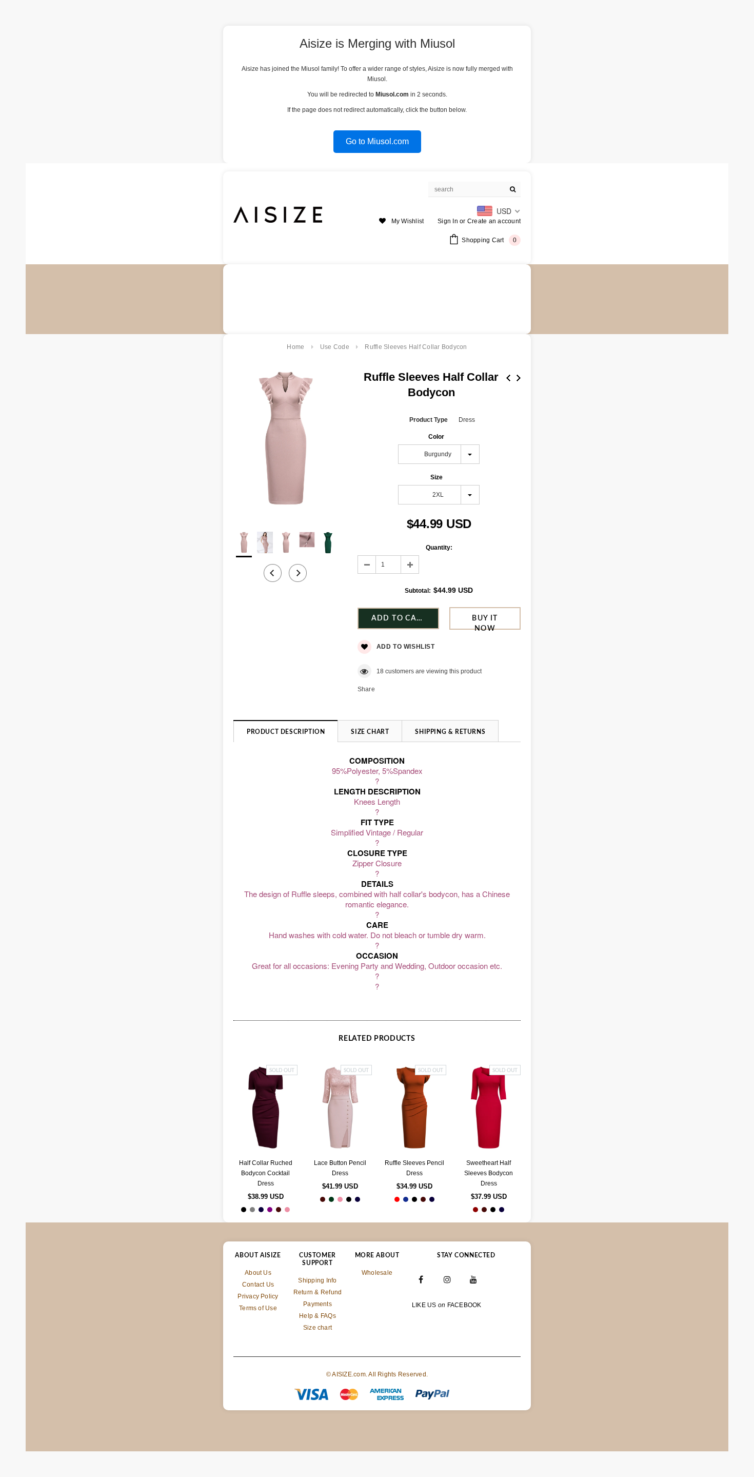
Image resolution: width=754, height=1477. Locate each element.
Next (519, 378)
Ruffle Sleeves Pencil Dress (414, 1168)
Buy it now (485, 622)
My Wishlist (407, 221)
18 (380, 671)
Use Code (334, 347)
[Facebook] (421, 1279)
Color (436, 436)
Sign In (448, 221)
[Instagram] (447, 1279)
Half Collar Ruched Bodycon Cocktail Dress (265, 1173)
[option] (285, 440)
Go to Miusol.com (377, 141)
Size (436, 477)
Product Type (428, 419)
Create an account (494, 221)
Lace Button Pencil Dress (340, 1168)
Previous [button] (273, 573)
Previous (508, 378)
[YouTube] (474, 1279)
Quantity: (439, 547)
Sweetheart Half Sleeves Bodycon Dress (488, 1173)
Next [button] (298, 573)
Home (295, 347)
